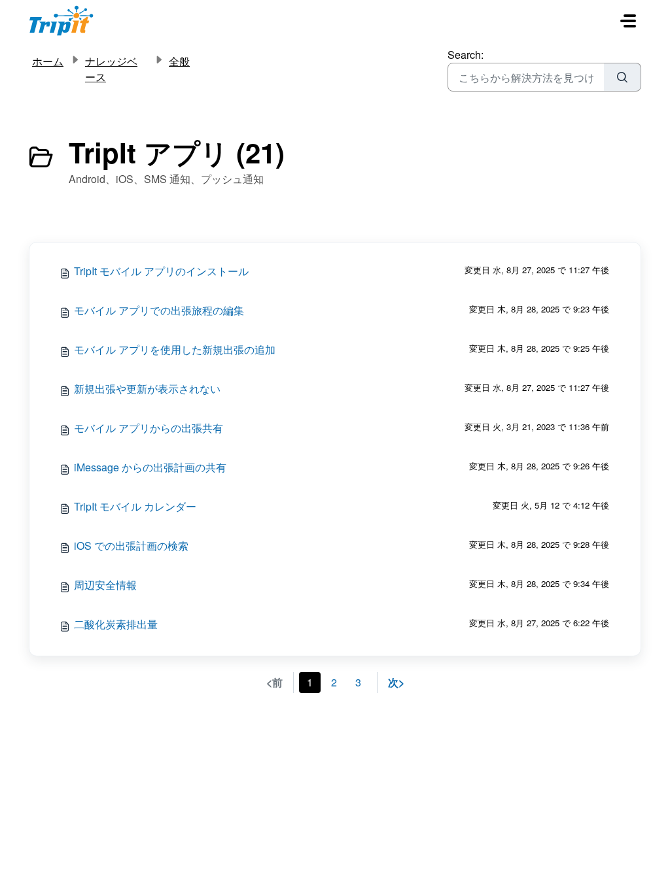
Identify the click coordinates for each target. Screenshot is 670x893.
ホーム (47, 61)
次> (396, 682)
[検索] (622, 77)
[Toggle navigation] (628, 21)
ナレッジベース (111, 69)
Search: (466, 54)
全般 (179, 61)
